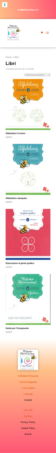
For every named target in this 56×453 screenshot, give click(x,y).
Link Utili (28, 410)
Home (9, 57)
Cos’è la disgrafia (28, 382)
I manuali (28, 394)
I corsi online (28, 388)
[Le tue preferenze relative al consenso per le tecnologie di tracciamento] (4, 4)
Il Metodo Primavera (28, 376)
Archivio (28, 416)
